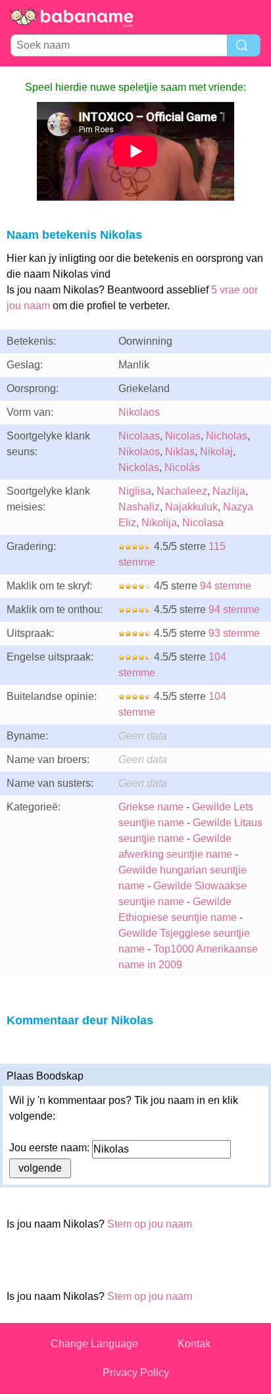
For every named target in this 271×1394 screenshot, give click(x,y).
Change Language (94, 1343)
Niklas (180, 451)
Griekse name (151, 806)
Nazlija (228, 491)
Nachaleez (182, 491)
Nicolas (183, 435)
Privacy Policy (136, 1372)
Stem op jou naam (149, 1224)
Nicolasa (203, 522)
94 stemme (225, 585)
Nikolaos (139, 412)
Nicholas (226, 435)
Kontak (194, 1343)
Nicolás (182, 467)
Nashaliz (139, 506)
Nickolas (138, 467)
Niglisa (134, 491)
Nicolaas (139, 435)
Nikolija (159, 522)
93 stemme (234, 633)
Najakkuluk (191, 506)
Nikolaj (216, 451)
